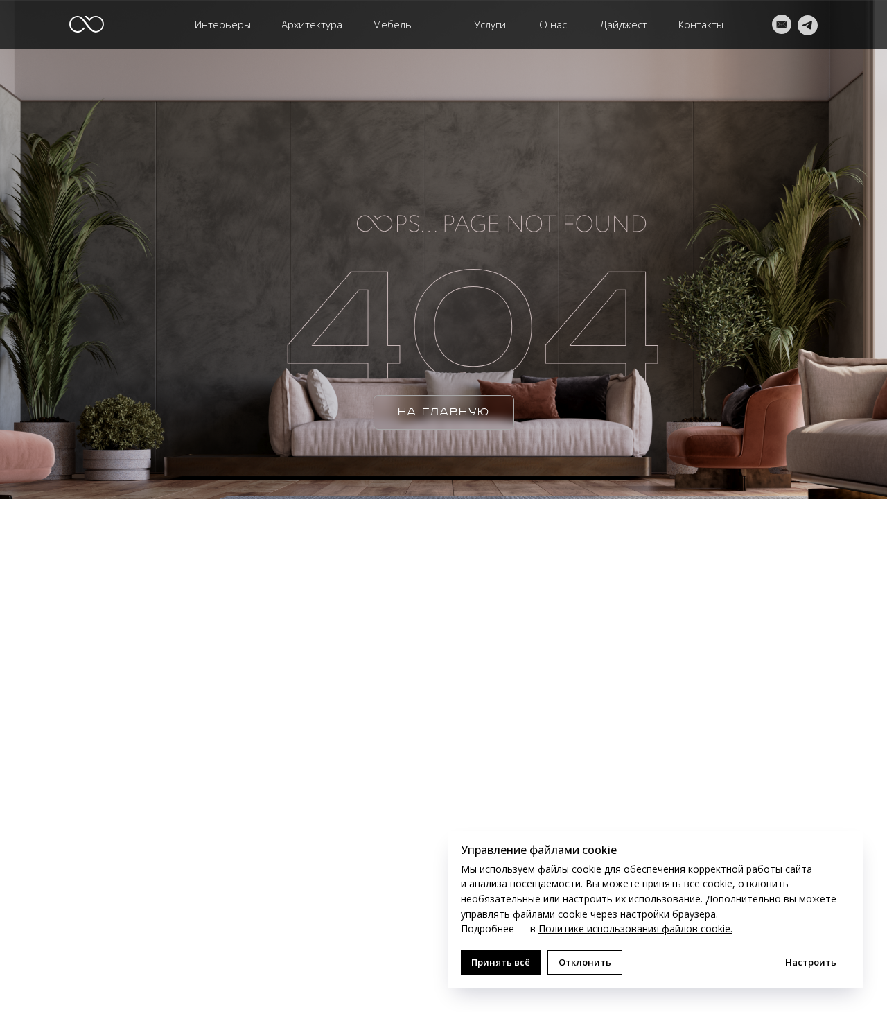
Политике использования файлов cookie (634, 928)
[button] (312, 25)
